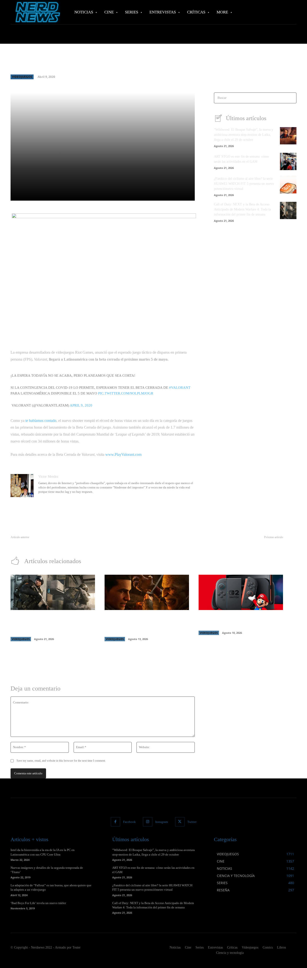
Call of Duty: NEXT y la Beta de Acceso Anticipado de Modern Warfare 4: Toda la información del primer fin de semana (242, 209)
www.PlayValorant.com (123, 454)
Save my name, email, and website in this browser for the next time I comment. (61, 760)
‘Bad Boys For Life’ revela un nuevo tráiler (38, 903)
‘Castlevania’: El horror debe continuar (37, 543)
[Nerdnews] (37, 12)
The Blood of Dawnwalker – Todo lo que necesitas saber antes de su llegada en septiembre (144, 624)
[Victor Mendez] (22, 485)
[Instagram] (147, 821)
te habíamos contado (40, 421)
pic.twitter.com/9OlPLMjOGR (125, 393)
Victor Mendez (48, 476)
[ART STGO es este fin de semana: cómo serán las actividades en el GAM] (288, 161)
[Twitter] (179, 821)
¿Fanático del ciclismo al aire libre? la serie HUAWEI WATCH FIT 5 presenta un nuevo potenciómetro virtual (244, 184)
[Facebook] (115, 821)
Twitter (191, 822)
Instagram (161, 822)
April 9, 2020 (81, 405)
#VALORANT (179, 387)
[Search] (291, 97)
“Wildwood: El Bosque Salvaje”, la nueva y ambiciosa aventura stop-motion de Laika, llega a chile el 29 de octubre (243, 135)
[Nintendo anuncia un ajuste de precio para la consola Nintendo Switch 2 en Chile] (241, 592)
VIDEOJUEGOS (22, 77)
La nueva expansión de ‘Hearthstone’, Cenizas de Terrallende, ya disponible (231, 543)
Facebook (129, 822)
